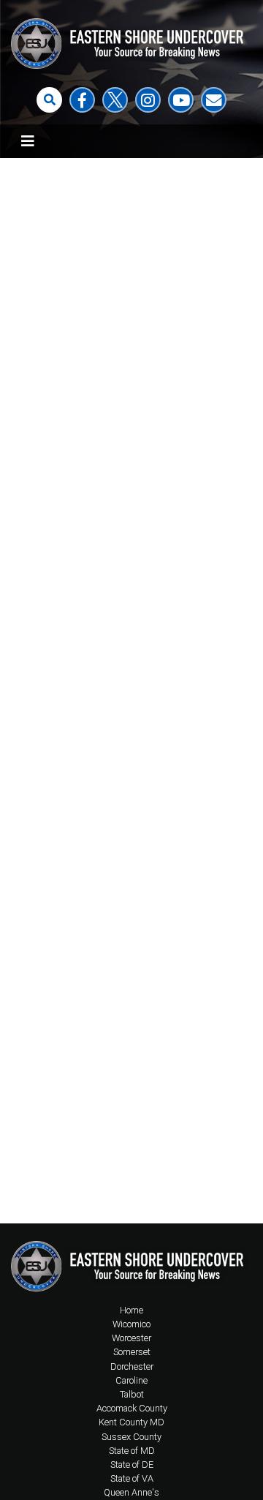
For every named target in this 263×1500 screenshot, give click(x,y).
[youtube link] (180, 100)
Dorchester (131, 1366)
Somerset (131, 1351)
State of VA (131, 1478)
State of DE (131, 1464)
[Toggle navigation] (28, 141)
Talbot (132, 1394)
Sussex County (131, 1436)
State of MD (132, 1450)
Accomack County (131, 1408)
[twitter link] (115, 100)
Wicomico (131, 1324)
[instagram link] (148, 100)
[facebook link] (82, 100)
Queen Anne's (131, 1492)
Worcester (131, 1337)
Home (131, 1310)
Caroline (131, 1380)
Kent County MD (131, 1422)
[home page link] (131, 1263)
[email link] (213, 100)
